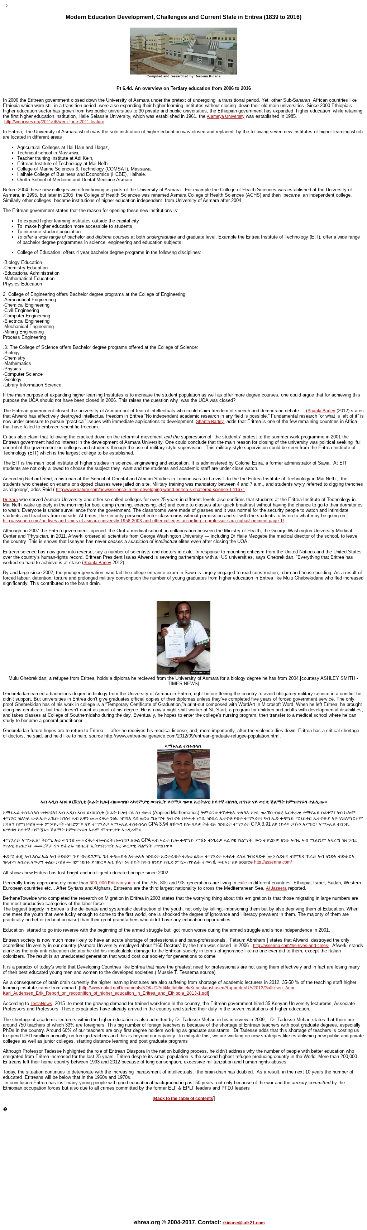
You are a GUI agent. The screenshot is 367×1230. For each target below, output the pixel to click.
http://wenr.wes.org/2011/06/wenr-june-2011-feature (54, 121)
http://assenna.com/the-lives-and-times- (291, 945)
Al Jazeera (276, 888)
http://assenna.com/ (273, 862)
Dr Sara (10, 499)
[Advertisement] (183, 1163)
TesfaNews (41, 1003)
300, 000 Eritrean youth (112, 882)
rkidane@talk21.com (244, 1222)
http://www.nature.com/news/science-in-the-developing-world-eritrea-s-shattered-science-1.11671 (150, 489)
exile (242, 882)
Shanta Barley (321, 410)
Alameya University (225, 116)
